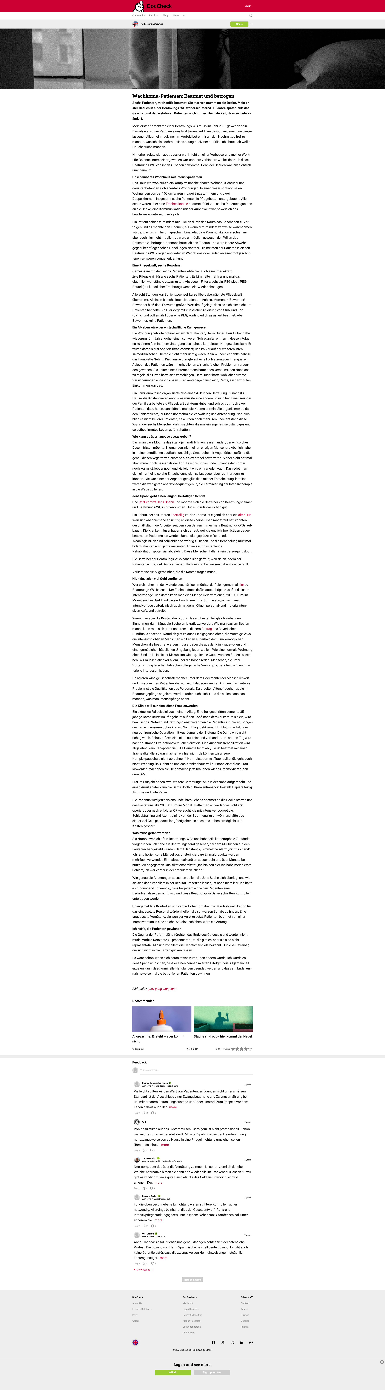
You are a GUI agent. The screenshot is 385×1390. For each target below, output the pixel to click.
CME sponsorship (192, 1326)
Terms (244, 1309)
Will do (173, 1372)
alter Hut (244, 515)
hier (241, 585)
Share (239, 24)
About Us (137, 1303)
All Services (189, 1332)
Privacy (245, 1315)
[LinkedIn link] (241, 1342)
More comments (192, 1279)
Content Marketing (192, 1315)
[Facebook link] (213, 1342)
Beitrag (207, 629)
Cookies (245, 1320)
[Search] (250, 16)
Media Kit (188, 1303)
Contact (245, 1303)
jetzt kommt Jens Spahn (156, 502)
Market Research (191, 1320)
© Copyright (138, 1049)
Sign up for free (212, 1372)
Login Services (190, 1309)
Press (135, 1315)
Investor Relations (141, 1309)
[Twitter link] (223, 1342)
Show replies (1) (144, 1269)
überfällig (177, 515)
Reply (137, 1113)
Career (135, 1320)
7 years (247, 1084)
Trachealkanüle (177, 204)
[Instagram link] (232, 1342)
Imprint (244, 1326)
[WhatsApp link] (251, 1342)
